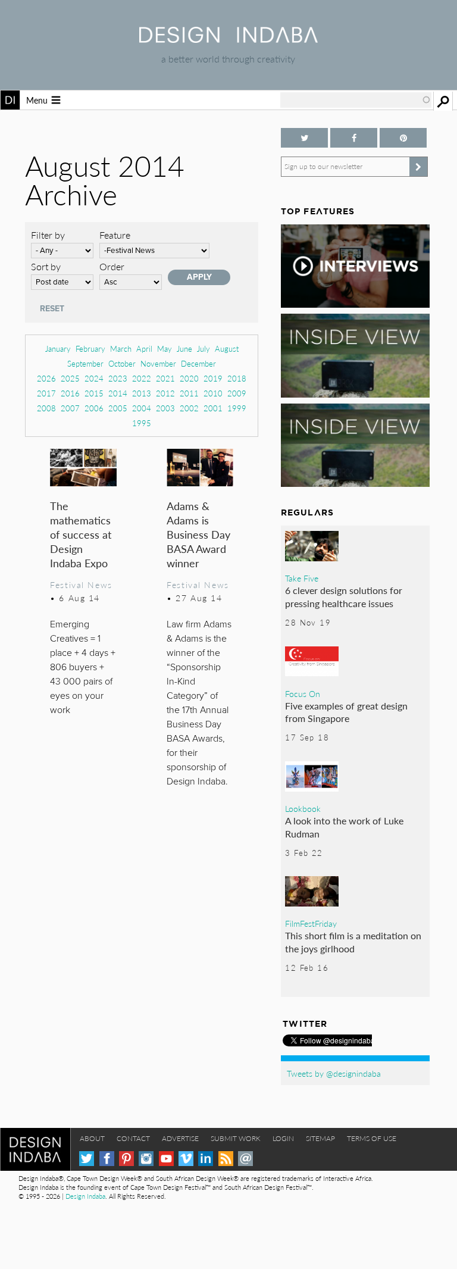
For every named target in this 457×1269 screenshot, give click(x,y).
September (85, 363)
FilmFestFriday (311, 923)
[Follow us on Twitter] (304, 138)
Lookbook (303, 808)
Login (283, 1138)
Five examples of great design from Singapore (346, 712)
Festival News (81, 584)
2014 (117, 393)
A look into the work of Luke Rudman (344, 827)
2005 (117, 408)
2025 (70, 378)
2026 (46, 378)
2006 (94, 408)
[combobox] (355, 100)
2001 (213, 408)
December (198, 363)
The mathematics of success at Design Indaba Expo (80, 534)
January (58, 348)
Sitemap (320, 1138)
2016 (70, 393)
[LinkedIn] (205, 1158)
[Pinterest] (126, 1158)
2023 (117, 378)
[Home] (228, 39)
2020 (189, 378)
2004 (141, 408)
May (164, 348)
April (144, 348)
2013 (141, 393)
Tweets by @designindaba (334, 1073)
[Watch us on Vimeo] (186, 1158)
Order (111, 266)
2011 (189, 393)
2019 (213, 378)
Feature (114, 235)
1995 (141, 423)
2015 (94, 393)
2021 (165, 378)
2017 (46, 393)
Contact (133, 1138)
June (184, 348)
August (227, 348)
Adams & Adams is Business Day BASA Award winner (198, 534)
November (158, 363)
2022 (141, 378)
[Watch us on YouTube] (166, 1158)
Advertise (180, 1138)
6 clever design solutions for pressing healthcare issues (343, 596)
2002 (189, 408)
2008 (46, 408)
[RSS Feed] (225, 1158)
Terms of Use (371, 1138)
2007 (70, 408)
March (121, 348)
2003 (165, 408)
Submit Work (236, 1138)
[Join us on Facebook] (353, 138)
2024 (94, 378)
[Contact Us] (245, 1158)
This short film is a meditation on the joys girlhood (353, 942)
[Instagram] (146, 1158)
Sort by (46, 266)
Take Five (301, 578)
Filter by (48, 235)
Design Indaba (85, 1196)
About (92, 1138)
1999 (236, 408)
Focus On (302, 693)
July (203, 348)
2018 (236, 378)
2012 (165, 393)
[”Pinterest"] (403, 138)
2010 (213, 393)
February (90, 348)
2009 (236, 393)
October (122, 363)
